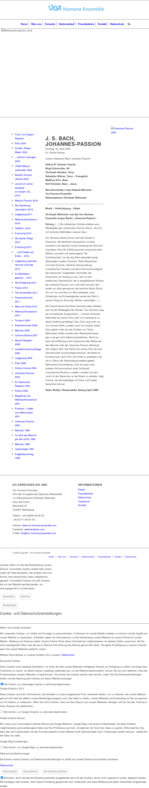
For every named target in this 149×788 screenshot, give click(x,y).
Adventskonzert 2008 (26, 325)
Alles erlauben (10, 771)
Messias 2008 (22, 330)
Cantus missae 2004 (26, 368)
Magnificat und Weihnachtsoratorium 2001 (26, 399)
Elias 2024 (20, 143)
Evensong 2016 (23, 233)
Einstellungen (10, 605)
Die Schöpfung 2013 (25, 282)
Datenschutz (84, 497)
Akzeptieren (9, 596)
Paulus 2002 (21, 390)
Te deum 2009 (22, 320)
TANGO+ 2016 (22, 228)
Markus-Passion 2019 (26, 200)
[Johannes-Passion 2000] (123, 132)
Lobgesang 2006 (23, 358)
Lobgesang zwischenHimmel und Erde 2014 (26, 264)
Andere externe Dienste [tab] (12, 718)
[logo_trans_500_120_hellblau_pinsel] (75, 9)
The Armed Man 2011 (26, 292)
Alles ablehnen (30, 771)
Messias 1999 (22, 430)
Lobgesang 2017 (23, 214)
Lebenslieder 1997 (24, 449)
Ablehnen (25, 596)
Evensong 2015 (23, 247)
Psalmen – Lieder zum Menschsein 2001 (24, 412)
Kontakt (82, 505)
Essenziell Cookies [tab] (10, 660)
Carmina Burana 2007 (26, 335)
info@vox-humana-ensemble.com (38, 533)
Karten (81, 489)
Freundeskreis (85, 493)
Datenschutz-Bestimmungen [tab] (15, 753)
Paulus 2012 (21, 287)
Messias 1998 (22, 444)
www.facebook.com (34, 529)
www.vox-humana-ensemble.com (39, 525)
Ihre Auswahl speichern (55, 771)
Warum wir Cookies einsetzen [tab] (15, 627)
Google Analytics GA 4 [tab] (12, 688)
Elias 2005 (20, 363)
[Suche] (128, 24)
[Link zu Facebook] (133, 552)
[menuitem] (24, 24)
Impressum (84, 501)
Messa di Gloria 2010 (26, 306)
